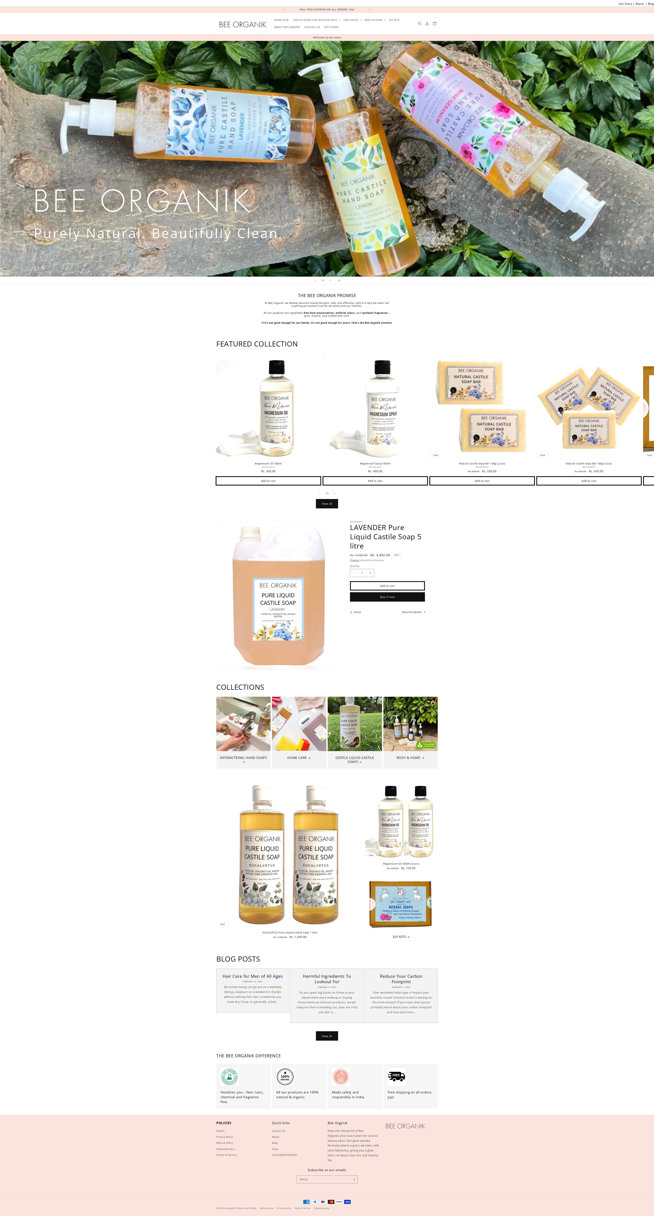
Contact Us (278, 1130)
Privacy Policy (224, 1136)
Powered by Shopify (246, 1208)
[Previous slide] (315, 280)
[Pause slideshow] (338, 280)
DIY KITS (399, 937)
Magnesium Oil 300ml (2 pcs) (401, 863)
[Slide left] (319, 493)
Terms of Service (226, 1155)
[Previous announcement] (284, 9)
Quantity (355, 566)
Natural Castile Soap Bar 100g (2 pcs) (482, 463)
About (639, 4)
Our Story (625, 4)
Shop (275, 1149)
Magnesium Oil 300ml (268, 463)
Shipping (354, 560)
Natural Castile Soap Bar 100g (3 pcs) (589, 463)
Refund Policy (224, 1142)
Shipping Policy (225, 1149)
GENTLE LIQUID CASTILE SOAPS (355, 760)
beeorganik (230, 1208)
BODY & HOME (409, 758)
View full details (412, 612)
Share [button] (357, 612)
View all (327, 503)
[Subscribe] (353, 1179)
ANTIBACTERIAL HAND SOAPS (243, 758)
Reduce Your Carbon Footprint (401, 978)
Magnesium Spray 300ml (375, 463)
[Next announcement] (370, 9)
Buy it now (387, 597)
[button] (316, 20)
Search (220, 1130)
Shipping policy (322, 1208)
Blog (651, 4)
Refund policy (267, 1208)
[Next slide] (330, 280)
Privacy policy (284, 1208)
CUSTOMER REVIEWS (284, 1155)
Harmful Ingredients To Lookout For (327, 978)
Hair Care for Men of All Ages (253, 976)
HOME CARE (297, 758)
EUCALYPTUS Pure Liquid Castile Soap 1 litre (289, 932)
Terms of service (302, 1208)
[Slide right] (334, 493)
